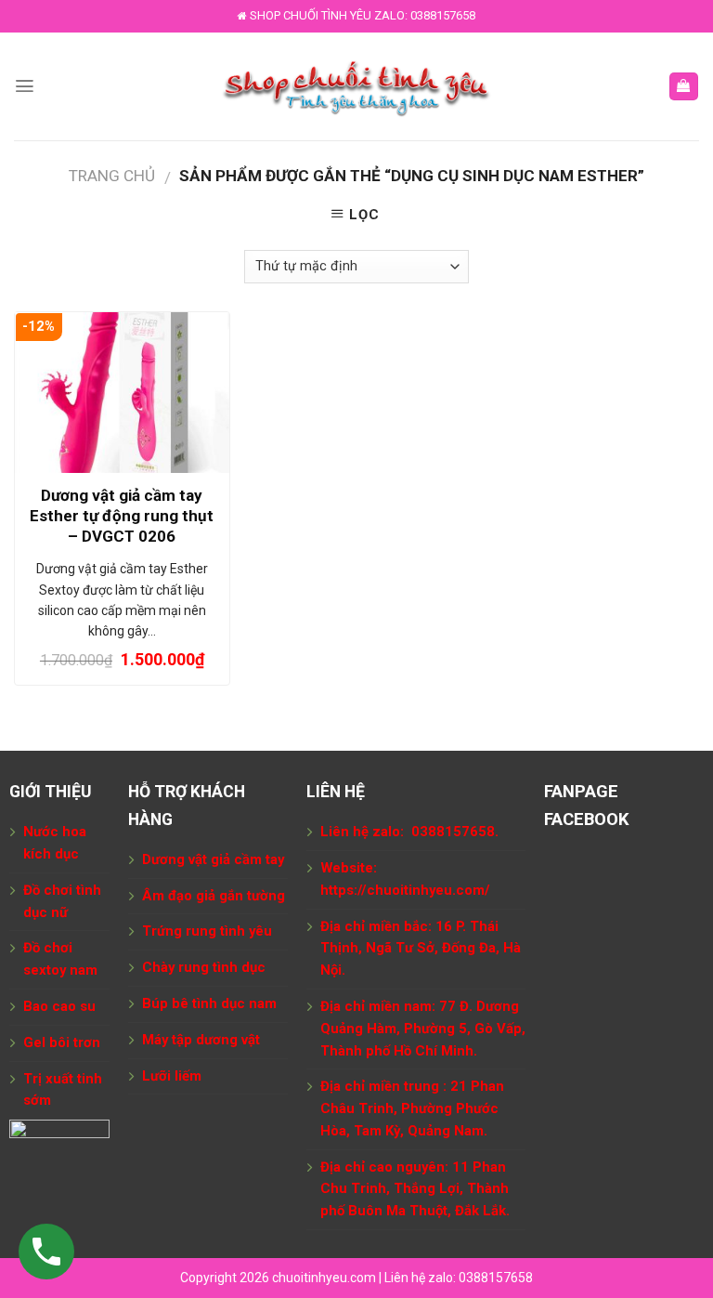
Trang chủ (112, 175)
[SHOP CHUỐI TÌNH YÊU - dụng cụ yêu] (357, 86)
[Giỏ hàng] (683, 86)
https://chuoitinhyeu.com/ (405, 890)
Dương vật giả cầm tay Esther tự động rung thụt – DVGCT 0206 (122, 515)
